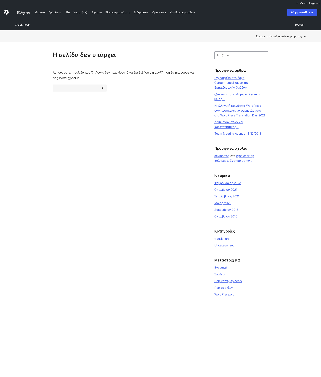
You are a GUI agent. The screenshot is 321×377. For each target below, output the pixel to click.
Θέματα (79, 328)
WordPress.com (260, 322)
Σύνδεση (220, 274)
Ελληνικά (55, 356)
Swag (197, 339)
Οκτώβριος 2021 (225, 189)
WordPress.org (224, 294)
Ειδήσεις (20, 328)
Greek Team (22, 24)
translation (221, 238)
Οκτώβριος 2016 (225, 216)
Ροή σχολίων (223, 288)
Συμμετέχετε (200, 322)
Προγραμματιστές (144, 333)
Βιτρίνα (78, 322)
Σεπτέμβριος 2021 (226, 196)
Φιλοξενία (21, 333)
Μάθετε (137, 322)
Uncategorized (224, 245)
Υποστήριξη (140, 328)
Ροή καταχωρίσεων (228, 281)
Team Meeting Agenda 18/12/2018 (237, 133)
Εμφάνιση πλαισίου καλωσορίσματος (279, 36)
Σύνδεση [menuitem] (301, 2)
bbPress (256, 333)
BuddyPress (258, 339)
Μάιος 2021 (222, 203)
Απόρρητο (21, 339)
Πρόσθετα (80, 333)
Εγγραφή (220, 267)
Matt (253, 328)
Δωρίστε (197, 333)
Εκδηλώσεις (199, 328)
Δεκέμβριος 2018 (226, 210)
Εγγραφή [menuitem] (314, 2)
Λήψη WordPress (302, 12)
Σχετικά (20, 322)
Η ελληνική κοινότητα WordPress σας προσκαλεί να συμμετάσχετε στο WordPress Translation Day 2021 (239, 110)
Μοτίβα (78, 339)
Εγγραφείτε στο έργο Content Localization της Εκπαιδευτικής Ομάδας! (231, 82)
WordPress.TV (141, 339)
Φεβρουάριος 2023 (227, 183)
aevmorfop (221, 156)
